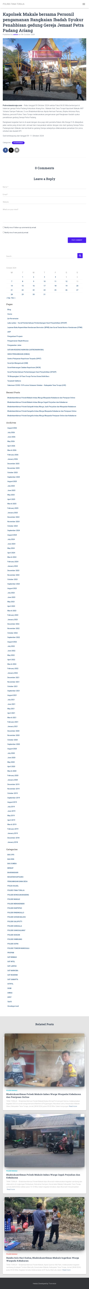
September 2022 (13, 637)
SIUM (9, 988)
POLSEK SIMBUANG (14, 939)
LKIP (9, 332)
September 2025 (13, 477)
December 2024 (13, 517)
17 (44, 286)
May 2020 (11, 762)
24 (44, 290)
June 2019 (11, 811)
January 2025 (12, 513)
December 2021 (13, 677)
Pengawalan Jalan (14, 345)
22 (23, 290)
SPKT (9, 997)
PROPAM (10, 953)
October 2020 (12, 740)
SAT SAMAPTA (12, 979)
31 (44, 294)
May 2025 (11, 495)
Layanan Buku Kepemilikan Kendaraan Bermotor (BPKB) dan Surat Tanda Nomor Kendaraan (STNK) (44, 327)
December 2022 (13, 624)
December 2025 (13, 464)
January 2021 (12, 726)
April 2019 (11, 820)
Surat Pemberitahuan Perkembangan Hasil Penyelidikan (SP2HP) (31, 372)
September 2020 (13, 744)
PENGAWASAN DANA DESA (17, 881)
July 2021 (11, 700)
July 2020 (11, 753)
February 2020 (12, 775)
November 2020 (13, 735)
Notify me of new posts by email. (17, 232)
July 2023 (11, 593)
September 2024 (13, 530)
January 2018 (12, 842)
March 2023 (11, 611)
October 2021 (12, 686)
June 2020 (11, 758)
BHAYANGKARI (12, 872)
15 (23, 286)
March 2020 (11, 771)
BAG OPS (10, 855)
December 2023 (13, 570)
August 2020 (12, 749)
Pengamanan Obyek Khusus (18, 341)
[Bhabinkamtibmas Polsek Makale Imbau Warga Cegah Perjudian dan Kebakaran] (44, 1140)
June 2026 (11, 437)
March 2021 (11, 717)
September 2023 (13, 584)
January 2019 (12, 833)
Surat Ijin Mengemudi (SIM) (17, 363)
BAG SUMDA (12, 863)
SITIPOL (10, 984)
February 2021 (12, 722)
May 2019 (11, 815)
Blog (9, 309)
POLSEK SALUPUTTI (14, 921)
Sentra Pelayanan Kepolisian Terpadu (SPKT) (24, 359)
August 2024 (12, 535)
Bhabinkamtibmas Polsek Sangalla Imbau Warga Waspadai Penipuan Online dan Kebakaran (41, 416)
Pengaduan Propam (15, 336)
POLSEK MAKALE (18, 142)
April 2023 (11, 606)
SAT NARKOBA (12, 970)
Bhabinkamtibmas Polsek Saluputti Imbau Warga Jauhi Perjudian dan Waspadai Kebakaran (41, 407)
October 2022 (12, 633)
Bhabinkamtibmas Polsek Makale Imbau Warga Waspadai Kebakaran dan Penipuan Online (41, 398)
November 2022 (13, 628)
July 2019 (11, 807)
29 (23, 294)
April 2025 (11, 499)
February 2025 (12, 508)
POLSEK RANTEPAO (14, 908)
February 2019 (12, 829)
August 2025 (12, 481)
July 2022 (11, 646)
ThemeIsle (52, 1283)
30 (34, 294)
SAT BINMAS (12, 957)
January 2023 (12, 619)
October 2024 (12, 526)
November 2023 (13, 575)
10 (44, 281)
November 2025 (13, 468)
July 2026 (11, 432)
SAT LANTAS (12, 966)
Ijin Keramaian (12, 318)
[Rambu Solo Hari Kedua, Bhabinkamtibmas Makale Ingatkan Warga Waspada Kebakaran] (44, 1223)
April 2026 (11, 446)
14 (12, 286)
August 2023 (12, 588)
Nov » (13, 298)
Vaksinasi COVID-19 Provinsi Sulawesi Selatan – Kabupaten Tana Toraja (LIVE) (36, 385)
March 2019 (11, 824)
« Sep (8, 298)
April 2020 (11, 766)
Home (9, 314)
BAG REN (10, 859)
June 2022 (11, 651)
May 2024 (11, 548)
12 (66, 281)
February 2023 (12, 615)
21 (12, 290)
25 (55, 290)
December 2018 (13, 838)
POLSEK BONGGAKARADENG (18, 895)
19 (66, 286)
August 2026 (12, 428)
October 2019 (12, 793)
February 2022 (12, 668)
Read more (73, 1106)
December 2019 (13, 784)
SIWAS (9, 993)
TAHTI (9, 1002)
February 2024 (12, 562)
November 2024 (13, 522)
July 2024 (11, 539)
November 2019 (13, 789)
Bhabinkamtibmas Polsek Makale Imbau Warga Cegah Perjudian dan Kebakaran (37, 402)
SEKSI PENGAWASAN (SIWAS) (18, 354)
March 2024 (11, 557)
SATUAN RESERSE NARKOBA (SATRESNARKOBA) (25, 350)
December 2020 (13, 731)
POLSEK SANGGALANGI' (16, 930)
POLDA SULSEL (13, 886)
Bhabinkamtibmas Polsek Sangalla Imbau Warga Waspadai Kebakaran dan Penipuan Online (41, 411)
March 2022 (11, 664)
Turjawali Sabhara (14, 381)
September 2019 (13, 798)
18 (55, 286)
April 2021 (11, 713)
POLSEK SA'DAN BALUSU (16, 917)
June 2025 (11, 490)
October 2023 (12, 579)
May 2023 (11, 602)
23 (34, 290)
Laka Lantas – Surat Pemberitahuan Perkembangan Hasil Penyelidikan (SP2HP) (37, 323)
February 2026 (12, 455)
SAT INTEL (11, 961)
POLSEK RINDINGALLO (15, 913)
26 (66, 290)
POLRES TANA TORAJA (15, 890)
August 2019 (12, 802)
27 (77, 290)
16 (34, 286)
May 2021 (11, 709)
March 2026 (11, 450)
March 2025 (11, 504)
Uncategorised (13, 1006)
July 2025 (11, 486)
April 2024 (11, 553)
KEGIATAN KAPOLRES (15, 877)
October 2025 (12, 472)
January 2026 (12, 459)
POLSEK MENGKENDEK (16, 904)
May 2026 (11, 441)
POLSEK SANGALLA (14, 926)
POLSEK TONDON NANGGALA (18, 948)
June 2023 (11, 597)
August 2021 (12, 695)
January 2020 (12, 780)
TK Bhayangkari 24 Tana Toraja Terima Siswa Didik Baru (28, 376)
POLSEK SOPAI (12, 944)
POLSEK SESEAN (13, 935)
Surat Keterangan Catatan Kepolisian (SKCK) (24, 367)
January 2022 (12, 673)
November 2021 (13, 682)
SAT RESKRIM (12, 975)
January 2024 (12, 566)
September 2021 (13, 691)
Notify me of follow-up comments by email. (20, 227)
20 (77, 286)
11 (55, 281)
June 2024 (11, 544)
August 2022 (12, 642)
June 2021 (11, 704)
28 (12, 294)
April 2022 (11, 660)
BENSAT (10, 868)
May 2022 (11, 655)
